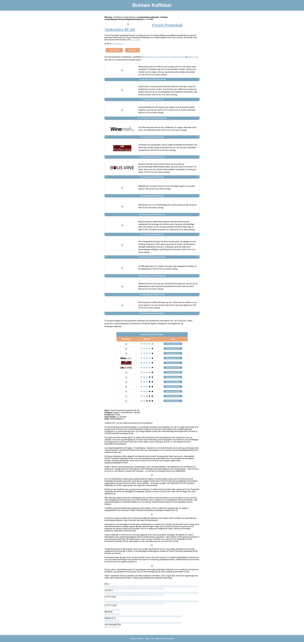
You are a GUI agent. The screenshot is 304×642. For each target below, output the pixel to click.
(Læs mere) (136, 40)
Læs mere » (114, 50)
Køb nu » (132, 50)
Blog (147, 638)
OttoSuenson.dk (150, 57)
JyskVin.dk (163, 57)
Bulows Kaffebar (152, 5)
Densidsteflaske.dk (177, 57)
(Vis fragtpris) (117, 44)
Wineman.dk (193, 57)
